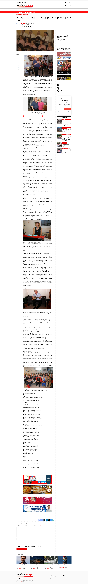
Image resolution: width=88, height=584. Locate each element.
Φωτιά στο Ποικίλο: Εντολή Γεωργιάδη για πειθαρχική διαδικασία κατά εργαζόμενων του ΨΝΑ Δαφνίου (66, 138)
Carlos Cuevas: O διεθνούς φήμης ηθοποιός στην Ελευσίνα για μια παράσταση (63, 36)
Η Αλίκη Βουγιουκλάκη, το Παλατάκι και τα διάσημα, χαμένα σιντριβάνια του (50, 566)
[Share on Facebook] (22, 27)
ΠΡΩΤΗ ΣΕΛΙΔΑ (68, 119)
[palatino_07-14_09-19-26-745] (37, 489)
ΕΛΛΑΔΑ (64, 134)
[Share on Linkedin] (18, 63)
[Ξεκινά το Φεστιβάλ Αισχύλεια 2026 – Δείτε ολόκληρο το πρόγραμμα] (59, 144)
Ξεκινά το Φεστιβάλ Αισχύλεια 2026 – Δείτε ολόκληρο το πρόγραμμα (66, 145)
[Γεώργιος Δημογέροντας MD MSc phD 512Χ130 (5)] (37, 508)
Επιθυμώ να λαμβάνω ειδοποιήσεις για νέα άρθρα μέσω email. (29, 546)
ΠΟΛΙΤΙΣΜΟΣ (25, 14)
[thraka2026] (64, 53)
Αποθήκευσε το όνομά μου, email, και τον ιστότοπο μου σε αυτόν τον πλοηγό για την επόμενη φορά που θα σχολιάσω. (35, 541)
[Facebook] (65, 2)
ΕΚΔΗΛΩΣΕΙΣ (65, 148)
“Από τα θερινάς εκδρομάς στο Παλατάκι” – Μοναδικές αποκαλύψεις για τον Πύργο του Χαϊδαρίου (66, 123)
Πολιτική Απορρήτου (64, 112)
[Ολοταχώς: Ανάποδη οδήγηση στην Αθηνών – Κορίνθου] (65, 560)
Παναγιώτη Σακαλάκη (31, 581)
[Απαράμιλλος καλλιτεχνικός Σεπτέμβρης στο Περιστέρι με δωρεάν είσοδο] (59, 150)
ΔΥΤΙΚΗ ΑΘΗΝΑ (19, 14)
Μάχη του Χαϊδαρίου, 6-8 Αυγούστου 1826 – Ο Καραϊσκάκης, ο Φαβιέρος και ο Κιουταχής (66, 131)
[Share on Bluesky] (28, 27)
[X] (66, 2)
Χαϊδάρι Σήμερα (22, 23)
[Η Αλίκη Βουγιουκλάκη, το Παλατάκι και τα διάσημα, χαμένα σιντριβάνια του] (51, 560)
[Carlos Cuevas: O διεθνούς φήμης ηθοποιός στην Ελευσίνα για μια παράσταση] (23, 560)
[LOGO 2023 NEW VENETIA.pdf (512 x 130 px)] (37, 500)
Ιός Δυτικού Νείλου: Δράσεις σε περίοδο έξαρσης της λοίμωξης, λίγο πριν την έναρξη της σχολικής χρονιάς (64, 48)
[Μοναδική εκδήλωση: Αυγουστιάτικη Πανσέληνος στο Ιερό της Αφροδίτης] (37, 560)
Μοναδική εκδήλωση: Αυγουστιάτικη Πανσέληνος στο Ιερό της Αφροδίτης (36, 566)
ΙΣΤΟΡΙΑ (64, 119)
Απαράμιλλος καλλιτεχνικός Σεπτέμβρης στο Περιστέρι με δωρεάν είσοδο (66, 151)
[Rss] (71, 2)
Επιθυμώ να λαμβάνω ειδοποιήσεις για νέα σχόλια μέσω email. (29, 543)
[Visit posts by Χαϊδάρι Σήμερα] (17, 23)
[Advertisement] (64, 169)
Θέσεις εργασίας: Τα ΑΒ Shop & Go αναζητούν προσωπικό (26, 12)
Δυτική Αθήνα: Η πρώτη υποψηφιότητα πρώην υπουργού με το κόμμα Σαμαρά (63, 40)
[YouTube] (68, 2)
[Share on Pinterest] (18, 61)
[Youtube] (64, 90)
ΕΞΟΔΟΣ (68, 148)
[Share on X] (24, 27)
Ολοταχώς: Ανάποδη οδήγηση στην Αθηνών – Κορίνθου (64, 565)
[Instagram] (69, 2)
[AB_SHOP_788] (37, 479)
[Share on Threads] (26, 27)
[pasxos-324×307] (64, 67)
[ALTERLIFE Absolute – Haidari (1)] (64, 77)
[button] (70, 5)
